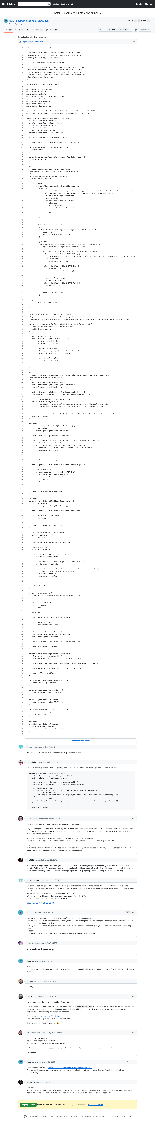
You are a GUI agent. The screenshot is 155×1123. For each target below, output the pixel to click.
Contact (88, 1116)
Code (10, 30)
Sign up (148, 4)
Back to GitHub (67, 4)
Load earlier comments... (81, 741)
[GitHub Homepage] (25, 1116)
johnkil (30, 981)
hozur (29, 747)
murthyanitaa (33, 880)
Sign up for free (28, 1105)
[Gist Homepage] (9, 4)
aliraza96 (31, 1082)
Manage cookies (98, 1116)
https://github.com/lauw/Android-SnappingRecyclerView (70, 1067)
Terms (45, 1116)
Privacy (51, 1116)
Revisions (23, 30)
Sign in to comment (95, 1104)
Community (74, 1116)
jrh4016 (30, 860)
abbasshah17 (32, 819)
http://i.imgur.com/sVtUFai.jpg (49, 1016)
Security (59, 1116)
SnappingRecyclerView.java (32, 20)
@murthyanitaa (62, 1002)
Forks (53, 30)
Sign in (139, 4)
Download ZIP (145, 30)
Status (66, 1116)
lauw (11, 20)
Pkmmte (30, 943)
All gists (56, 4)
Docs (81, 1116)
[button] (131, 30)
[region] (77, 389)
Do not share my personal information (118, 1116)
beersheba (31, 762)
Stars (38, 30)
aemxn (30, 996)
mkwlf (30, 1033)
